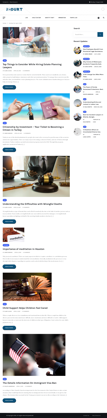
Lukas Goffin (88, 66)
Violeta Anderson (9, 386)
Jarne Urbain (88, 54)
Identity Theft (49, 17)
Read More (9, 87)
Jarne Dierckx (8, 133)
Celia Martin (88, 107)
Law (26, 17)
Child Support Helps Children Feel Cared (25, 308)
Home (5, 23)
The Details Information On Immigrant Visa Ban (29, 383)
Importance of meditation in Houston (23, 249)
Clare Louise (8, 70)
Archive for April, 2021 (15, 23)
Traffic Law (73, 17)
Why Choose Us (14, 2)
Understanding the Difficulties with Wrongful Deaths (32, 204)
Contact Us (5, 2)
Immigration (62, 17)
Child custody (36, 17)
